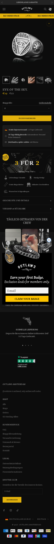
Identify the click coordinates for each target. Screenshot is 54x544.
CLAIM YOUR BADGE (27, 299)
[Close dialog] (49, 240)
